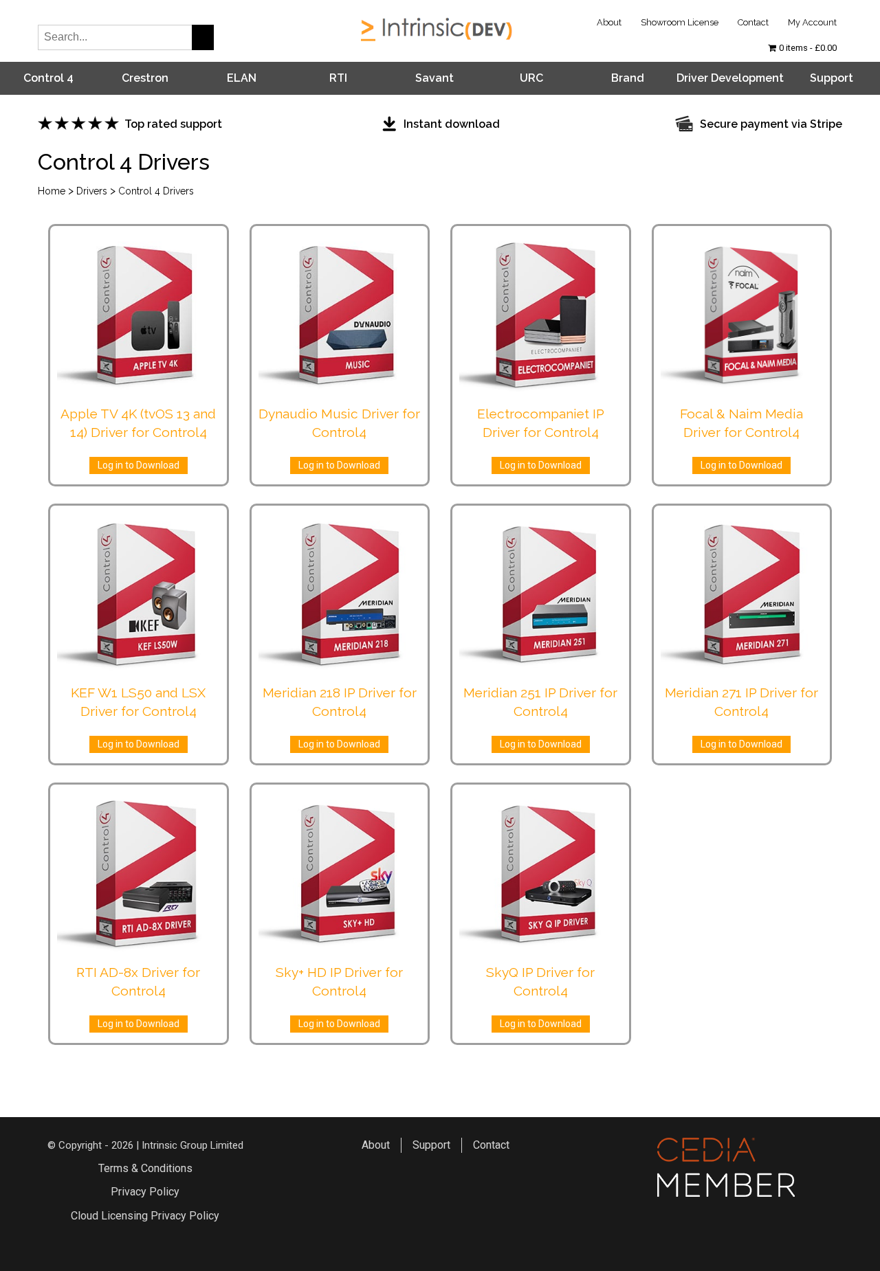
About (609, 22)
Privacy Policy (145, 1191)
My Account (812, 22)
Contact (753, 22)
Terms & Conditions (145, 1168)
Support (831, 78)
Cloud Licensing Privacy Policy (145, 1215)
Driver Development (730, 78)
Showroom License (679, 22)
